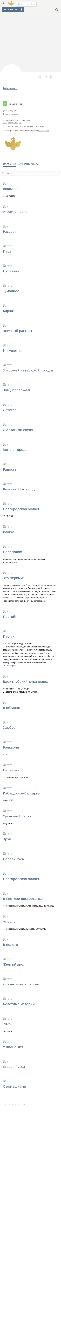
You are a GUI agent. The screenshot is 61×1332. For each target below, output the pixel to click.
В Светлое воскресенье (23, 898)
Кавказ (9, 532)
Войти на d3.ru (26, 4)
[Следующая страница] (24, 1103)
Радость (9, 469)
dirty (42, 127)
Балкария (11, 747)
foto (5, 122)
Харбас (9, 727)
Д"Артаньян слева (18, 430)
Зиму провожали (17, 390)
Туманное (11, 291)
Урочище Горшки (17, 816)
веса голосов (12, 114)
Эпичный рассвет (17, 330)
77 (45, 77)
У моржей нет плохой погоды (28, 370)
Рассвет (9, 231)
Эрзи (7, 839)
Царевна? (11, 271)
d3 (20, 122)
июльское (11, 188)
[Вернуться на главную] (2, 3)
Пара (7, 251)
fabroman (10, 88)
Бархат (9, 311)
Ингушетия (12, 350)
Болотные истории (19, 1004)
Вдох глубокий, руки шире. (25, 681)
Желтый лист (14, 964)
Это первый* (13, 578)
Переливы (11, 770)
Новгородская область (22, 509)
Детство (10, 410)
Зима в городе (15, 449)
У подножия (13, 1047)
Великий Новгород (19, 489)
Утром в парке (15, 211)
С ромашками (14, 1086)
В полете (10, 944)
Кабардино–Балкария (21, 793)
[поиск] (57, 9)
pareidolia (13, 122)
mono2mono (43, 130)
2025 (7, 1024)
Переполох (12, 552)
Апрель (9, 921)
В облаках (11, 708)
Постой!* (10, 616)
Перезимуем (14, 859)
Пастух (8, 636)
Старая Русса (14, 1066)
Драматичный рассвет (22, 984)
